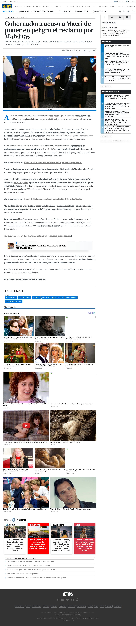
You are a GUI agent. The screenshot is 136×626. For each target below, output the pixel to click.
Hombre (54, 606)
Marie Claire (37, 606)
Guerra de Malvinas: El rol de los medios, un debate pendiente (52, 162)
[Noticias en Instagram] (120, 11)
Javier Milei (24, 11)
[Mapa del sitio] (77, 600)
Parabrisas (71, 606)
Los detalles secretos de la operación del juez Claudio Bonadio (30, 561)
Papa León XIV (65, 11)
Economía (37, 6)
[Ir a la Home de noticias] (68, 594)
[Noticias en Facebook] (124, 11)
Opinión (70, 6)
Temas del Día (8, 11)
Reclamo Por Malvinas (13, 301)
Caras (28, 606)
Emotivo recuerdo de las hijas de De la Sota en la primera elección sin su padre (36, 578)
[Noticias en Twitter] (128, 11)
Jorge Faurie (46, 298)
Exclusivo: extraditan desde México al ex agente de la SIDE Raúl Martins (41, 247)
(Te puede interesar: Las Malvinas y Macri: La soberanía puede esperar (37, 235)
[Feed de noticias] (133, 11)
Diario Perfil (19, 606)
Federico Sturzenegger (44, 11)
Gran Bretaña (49, 149)
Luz (96, 606)
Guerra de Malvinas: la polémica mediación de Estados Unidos (53, 199)
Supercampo (82, 606)
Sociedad (27, 6)
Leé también (21, 243)
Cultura (54, 6)
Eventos (79, 6)
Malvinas (36, 298)
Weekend (62, 606)
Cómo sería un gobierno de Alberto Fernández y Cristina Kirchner (31, 569)
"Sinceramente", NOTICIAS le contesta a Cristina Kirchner (28, 565)
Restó (87, 6)
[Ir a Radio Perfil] (119, 1)
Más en (7, 520)
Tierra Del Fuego (24, 298)
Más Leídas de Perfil (110, 92)
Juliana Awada (99, 11)
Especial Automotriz (106, 6)
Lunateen (109, 606)
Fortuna (46, 606)
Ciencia (62, 6)
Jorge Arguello (21, 182)
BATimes (117, 606)
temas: (7, 295)
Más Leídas (106, 42)
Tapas (94, 6)
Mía (102, 606)
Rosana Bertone (71, 298)
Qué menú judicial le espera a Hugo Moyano (23, 574)
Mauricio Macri (82, 11)
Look (90, 606)
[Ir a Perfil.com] (130, 1)
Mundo (46, 6)
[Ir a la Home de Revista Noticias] (7, 6)
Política (18, 6)
